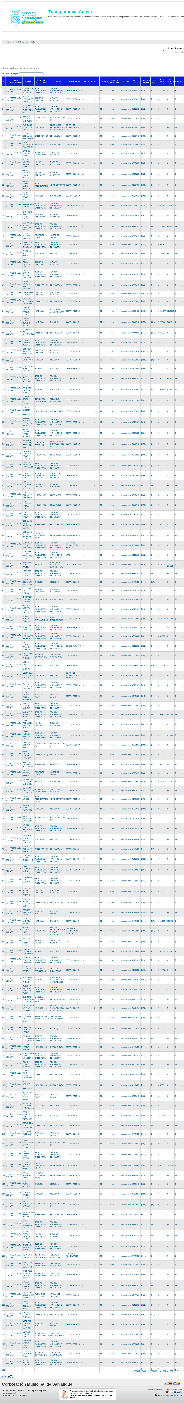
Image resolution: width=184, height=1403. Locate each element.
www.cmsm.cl (9, 1393)
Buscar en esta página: (10, 74)
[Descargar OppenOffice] (178, 1393)
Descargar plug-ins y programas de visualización (164, 1389)
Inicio (8, 42)
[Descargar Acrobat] (169, 1393)
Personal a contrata (27, 42)
